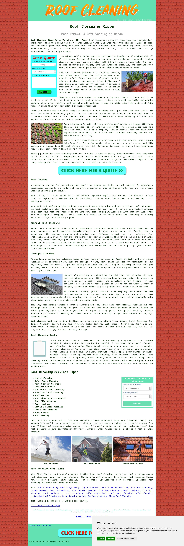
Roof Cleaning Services (115, 488)
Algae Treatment (91, 488)
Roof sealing (38, 196)
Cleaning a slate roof (71, 97)
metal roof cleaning (53, 361)
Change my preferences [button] (126, 538)
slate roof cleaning (56, 363)
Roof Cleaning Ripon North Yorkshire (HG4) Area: (59, 40)
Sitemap (32, 525)
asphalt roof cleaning (96, 355)
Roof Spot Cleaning (120, 493)
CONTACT (138, 20)
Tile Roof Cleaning (141, 488)
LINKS (124, 20)
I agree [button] (101, 538)
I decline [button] (111, 538)
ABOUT (131, 20)
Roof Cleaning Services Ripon (54, 372)
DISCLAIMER (148, 20)
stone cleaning (97, 363)
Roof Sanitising (52, 493)
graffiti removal (107, 352)
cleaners (131, 114)
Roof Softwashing (59, 490)
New (50, 525)
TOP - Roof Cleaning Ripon (45, 506)
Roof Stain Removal (109, 490)
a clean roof (112, 124)
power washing (134, 352)
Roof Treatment (131, 490)
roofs (121, 49)
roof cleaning (129, 420)
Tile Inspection (96, 493)
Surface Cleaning (97, 496)
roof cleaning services (87, 56)
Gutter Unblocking (48, 488)
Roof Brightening (69, 488)
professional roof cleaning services (61, 154)
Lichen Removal (39, 490)
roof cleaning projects (78, 73)
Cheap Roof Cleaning (120, 496)
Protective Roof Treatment (45, 496)
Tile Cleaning (144, 493)
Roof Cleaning (42, 525)
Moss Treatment (74, 493)
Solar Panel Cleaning (84, 490)
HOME (117, 20)
